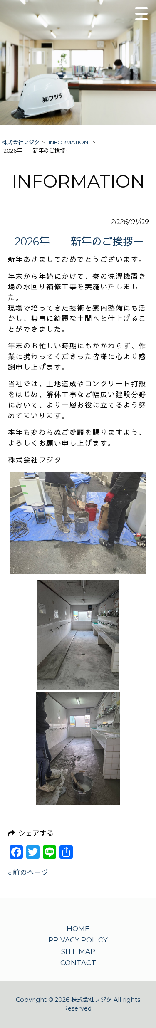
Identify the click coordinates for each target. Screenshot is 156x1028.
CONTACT (78, 963)
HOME (78, 928)
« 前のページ (28, 872)
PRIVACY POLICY (78, 940)
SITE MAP (78, 951)
